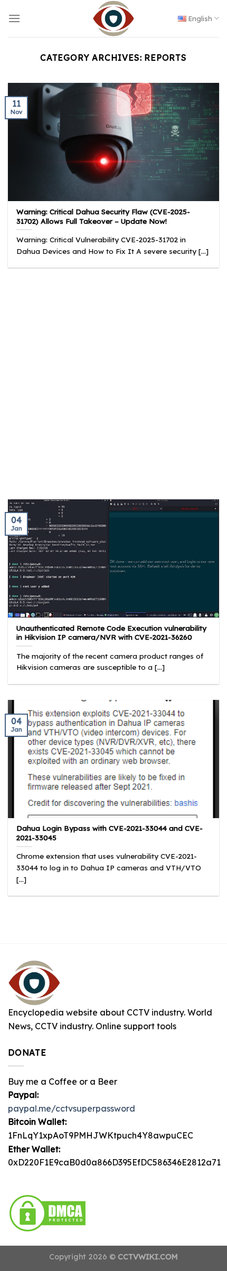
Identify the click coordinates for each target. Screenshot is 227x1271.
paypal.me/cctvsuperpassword (71, 1108)
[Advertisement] (113, 375)
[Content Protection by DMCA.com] (47, 1212)
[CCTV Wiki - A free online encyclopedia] (113, 18)
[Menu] (14, 18)
